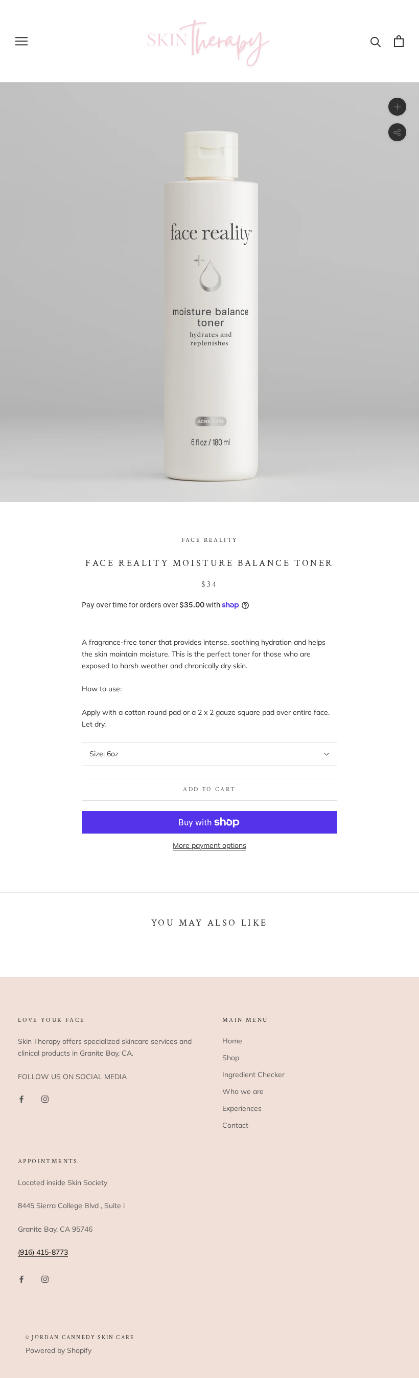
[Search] (375, 41)
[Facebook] (21, 1099)
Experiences (242, 1108)
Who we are (243, 1091)
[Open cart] (399, 41)
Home (232, 1040)
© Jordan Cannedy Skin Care (80, 1337)
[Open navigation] (21, 41)
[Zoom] (397, 107)
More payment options (209, 845)
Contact (235, 1125)
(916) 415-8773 (43, 1252)
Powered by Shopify (58, 1350)
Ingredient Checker (253, 1074)
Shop (230, 1057)
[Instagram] (45, 1099)
